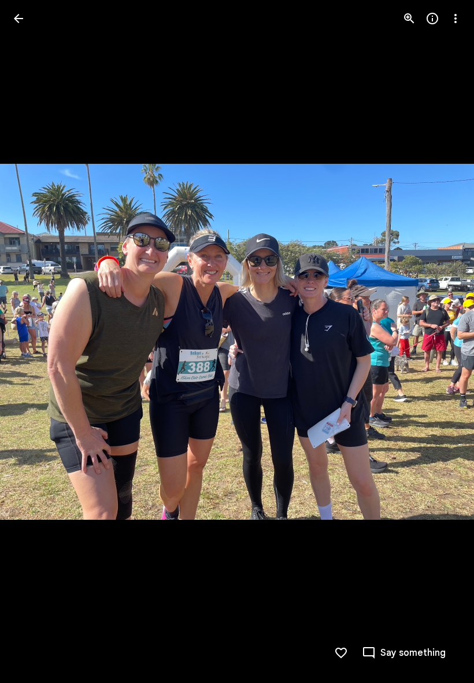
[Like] (341, 653)
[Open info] (432, 18)
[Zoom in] (409, 18)
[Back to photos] (18, 18)
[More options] (455, 18)
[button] (32, 341)
